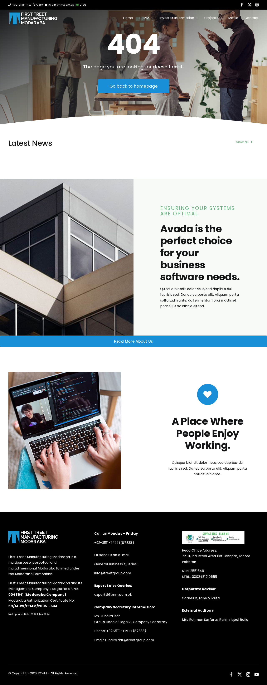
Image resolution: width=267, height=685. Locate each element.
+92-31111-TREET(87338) (27, 4)
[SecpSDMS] (213, 532)
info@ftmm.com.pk (61, 4)
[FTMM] (33, 14)
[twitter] (249, 4)
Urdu (83, 4)
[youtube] (256, 674)
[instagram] (257, 4)
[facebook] (241, 4)
